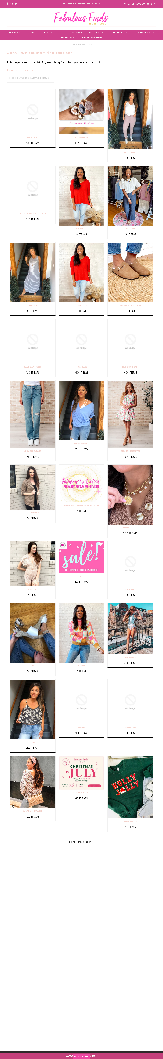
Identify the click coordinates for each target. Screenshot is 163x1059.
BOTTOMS (77, 32)
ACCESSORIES (96, 32)
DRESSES (47, 32)
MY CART (144, 4)
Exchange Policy (145, 32)
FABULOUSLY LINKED (119, 32)
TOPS (62, 32)
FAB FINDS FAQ (68, 37)
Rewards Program (92, 37)
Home (72, 44)
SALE (33, 32)
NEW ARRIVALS (16, 32)
